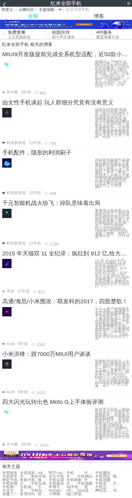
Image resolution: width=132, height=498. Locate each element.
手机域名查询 (28, 487)
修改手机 (43, 480)
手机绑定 (103, 476)
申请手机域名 (57, 487)
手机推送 (56, 483)
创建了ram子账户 (11, 494)
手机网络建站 (25, 490)
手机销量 (74, 480)
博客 (99, 16)
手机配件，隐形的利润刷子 (36, 152)
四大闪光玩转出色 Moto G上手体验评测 (52, 402)
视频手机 (118, 476)
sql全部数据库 (43, 473)
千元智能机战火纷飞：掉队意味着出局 (51, 203)
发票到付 (27, 494)
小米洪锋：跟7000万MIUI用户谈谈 (46, 354)
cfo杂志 (71, 490)
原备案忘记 (43, 494)
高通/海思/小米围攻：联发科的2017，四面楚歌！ (65, 301)
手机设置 (71, 476)
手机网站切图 (11, 487)
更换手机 (27, 480)
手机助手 (10, 476)
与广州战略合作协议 (118, 490)
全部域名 (10, 473)
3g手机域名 (75, 487)
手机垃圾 (56, 480)
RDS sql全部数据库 (57, 473)
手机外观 (10, 483)
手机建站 (103, 473)
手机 (70, 473)
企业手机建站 (11, 490)
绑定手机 (10, 480)
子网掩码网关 (57, 494)
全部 (33, 16)
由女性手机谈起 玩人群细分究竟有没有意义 (57, 102)
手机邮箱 (25, 476)
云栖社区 (26, 9)
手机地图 (103, 480)
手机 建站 (89, 473)
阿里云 (7, 9)
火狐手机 (25, 483)
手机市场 (89, 480)
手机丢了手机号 (104, 483)
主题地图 (46, 9)
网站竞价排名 (104, 490)
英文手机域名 (89, 487)
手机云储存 (104, 487)
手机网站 (85, 476)
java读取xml (86, 490)
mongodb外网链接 (57, 490)
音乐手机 (56, 476)
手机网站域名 (43, 487)
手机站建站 (39, 490)
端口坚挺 (74, 494)
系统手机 (38, 476)
